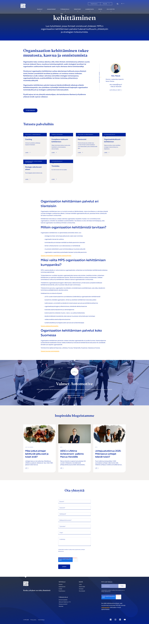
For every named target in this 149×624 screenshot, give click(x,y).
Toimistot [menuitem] (81, 589)
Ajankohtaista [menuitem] (89, 9)
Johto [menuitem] (80, 584)
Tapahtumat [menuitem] (77, 9)
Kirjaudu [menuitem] (105, 3)
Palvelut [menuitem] (39, 9)
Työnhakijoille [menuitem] (64, 9)
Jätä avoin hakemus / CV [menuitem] (65, 602)
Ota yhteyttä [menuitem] (110, 9)
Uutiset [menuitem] (60, 589)
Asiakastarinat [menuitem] (51, 9)
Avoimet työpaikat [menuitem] (63, 600)
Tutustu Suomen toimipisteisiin (50, 351)
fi (121, 3)
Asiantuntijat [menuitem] (82, 586)
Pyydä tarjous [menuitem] (94, 3)
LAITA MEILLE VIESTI (115, 90)
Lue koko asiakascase (73, 395)
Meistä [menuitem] (100, 9)
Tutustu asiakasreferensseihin (49, 326)
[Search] (117, 3)
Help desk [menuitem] (61, 606)
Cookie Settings (41, 619)
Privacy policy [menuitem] (33, 619)
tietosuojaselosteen (76, 549)
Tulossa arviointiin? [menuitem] (63, 604)
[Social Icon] (111, 620)
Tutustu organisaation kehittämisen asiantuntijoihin (56, 255)
